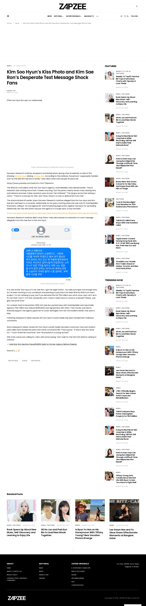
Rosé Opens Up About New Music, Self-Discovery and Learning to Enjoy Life (126, 100)
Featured (120, 73)
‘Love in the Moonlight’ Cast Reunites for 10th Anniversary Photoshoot (127, 204)
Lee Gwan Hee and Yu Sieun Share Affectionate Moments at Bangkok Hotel (127, 374)
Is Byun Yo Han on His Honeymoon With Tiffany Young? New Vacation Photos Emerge (127, 353)
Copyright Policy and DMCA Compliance (17, 579)
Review (74, 575)
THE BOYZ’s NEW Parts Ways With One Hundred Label (127, 222)
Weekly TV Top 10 (123, 71)
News (17, 23)
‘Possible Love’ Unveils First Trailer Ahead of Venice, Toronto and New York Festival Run (127, 265)
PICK (73, 582)
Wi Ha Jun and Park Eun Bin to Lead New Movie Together (126, 120)
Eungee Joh (11, 91)
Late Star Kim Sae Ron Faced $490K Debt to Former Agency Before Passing (43, 344)
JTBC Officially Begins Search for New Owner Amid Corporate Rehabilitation (126, 394)
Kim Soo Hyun (21, 176)
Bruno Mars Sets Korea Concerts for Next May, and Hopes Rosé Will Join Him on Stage (127, 185)
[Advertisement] (73, 42)
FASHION (42, 578)
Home (9, 23)
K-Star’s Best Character (81, 568)
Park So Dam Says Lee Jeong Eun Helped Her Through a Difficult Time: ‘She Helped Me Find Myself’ (127, 163)
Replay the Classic (78, 571)
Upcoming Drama (78, 578)
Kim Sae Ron (38, 176)
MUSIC (41, 571)
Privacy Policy (12, 575)
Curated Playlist (78, 585)
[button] (8, 16)
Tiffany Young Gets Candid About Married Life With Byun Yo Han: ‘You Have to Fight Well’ (126, 479)
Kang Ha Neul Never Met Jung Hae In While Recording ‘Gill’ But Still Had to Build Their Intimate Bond (126, 140)
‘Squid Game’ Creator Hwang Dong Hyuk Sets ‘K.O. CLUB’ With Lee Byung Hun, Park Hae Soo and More (127, 243)
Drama (24, 361)
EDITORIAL (44, 563)
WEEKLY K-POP (43, 575)
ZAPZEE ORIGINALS (80, 563)
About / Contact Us (14, 571)
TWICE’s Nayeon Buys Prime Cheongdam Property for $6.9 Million (126, 413)
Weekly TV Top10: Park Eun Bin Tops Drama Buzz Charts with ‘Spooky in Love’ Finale (127, 80)
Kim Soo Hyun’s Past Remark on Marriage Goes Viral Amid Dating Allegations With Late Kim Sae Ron (53, 213)
